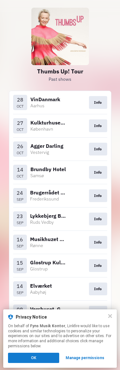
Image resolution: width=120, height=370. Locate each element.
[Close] (110, 316)
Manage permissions (85, 358)
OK (33, 358)
